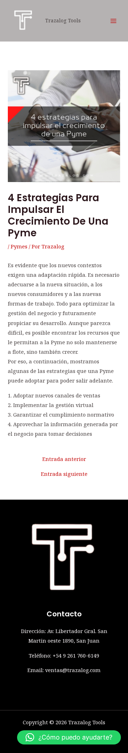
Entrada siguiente (64, 474)
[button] (69, 737)
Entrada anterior (64, 459)
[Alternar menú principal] (113, 20)
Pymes (19, 246)
